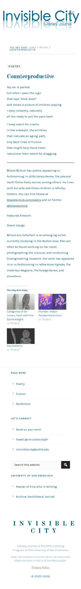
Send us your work (28, 429)
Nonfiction (23, 404)
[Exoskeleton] (21, 336)
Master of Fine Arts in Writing (36, 486)
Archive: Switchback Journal (35, 496)
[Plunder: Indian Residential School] (52, 302)
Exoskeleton (14, 345)
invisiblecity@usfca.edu (32, 449)
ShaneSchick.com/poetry (24, 200)
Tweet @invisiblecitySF (32, 439)
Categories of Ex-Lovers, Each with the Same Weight (20, 315)
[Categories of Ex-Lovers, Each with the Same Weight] (21, 302)
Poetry (14, 66)
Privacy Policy (40, 567)
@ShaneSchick (17, 205)
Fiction (21, 394)
